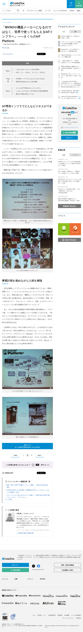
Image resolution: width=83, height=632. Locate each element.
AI (23, 10)
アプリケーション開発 (34, 10)
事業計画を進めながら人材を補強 (26, 82)
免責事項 (59, 615)
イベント (30, 579)
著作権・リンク (42, 615)
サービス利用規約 (76, 615)
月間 (75, 32)
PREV (15, 455)
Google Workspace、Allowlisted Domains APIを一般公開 (70, 91)
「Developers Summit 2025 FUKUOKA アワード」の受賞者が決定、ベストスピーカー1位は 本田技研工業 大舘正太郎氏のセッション (71, 84)
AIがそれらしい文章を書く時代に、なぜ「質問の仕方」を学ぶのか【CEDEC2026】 (69, 190)
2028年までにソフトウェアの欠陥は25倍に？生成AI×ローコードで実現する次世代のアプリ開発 (69, 163)
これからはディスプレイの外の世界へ (28, 69)
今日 (64, 32)
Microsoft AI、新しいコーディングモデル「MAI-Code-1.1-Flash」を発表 (71, 75)
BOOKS (42, 579)
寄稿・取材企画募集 (67, 565)
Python (72, 10)
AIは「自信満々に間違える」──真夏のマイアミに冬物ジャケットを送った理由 (69, 172)
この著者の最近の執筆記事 (25, 533)
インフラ (48, 10)
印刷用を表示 (9, 473)
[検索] (18, 10)
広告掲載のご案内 (67, 570)
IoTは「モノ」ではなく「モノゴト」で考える (30, 72)
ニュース (75, 155)
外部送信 (78, 618)
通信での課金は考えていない (25, 94)
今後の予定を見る (70, 240)
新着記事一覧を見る (69, 206)
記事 (64, 155)
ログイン (70, 138)
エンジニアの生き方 (60, 10)
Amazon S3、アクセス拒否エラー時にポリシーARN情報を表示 (70, 50)
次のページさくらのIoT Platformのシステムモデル (27, 446)
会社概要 (66, 615)
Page (8, 71)
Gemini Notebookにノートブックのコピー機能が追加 (71, 56)
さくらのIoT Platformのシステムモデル (28, 88)
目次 (27, 63)
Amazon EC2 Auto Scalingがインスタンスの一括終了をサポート (71, 97)
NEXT (39, 455)
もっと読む (8, 499)
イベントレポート (8, 54)
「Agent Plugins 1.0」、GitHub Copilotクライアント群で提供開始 (70, 61)
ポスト (42, 54)
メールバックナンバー (71, 127)
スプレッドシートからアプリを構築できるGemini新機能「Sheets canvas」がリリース (71, 43)
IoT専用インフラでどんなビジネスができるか (30, 79)
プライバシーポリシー (68, 618)
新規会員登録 (70, 133)
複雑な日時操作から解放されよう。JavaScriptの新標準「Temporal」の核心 (71, 68)
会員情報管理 (51, 615)
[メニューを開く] (4, 4)
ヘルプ (34, 615)
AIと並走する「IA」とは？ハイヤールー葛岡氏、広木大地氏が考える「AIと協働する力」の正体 (69, 181)
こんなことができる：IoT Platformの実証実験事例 (32, 91)
